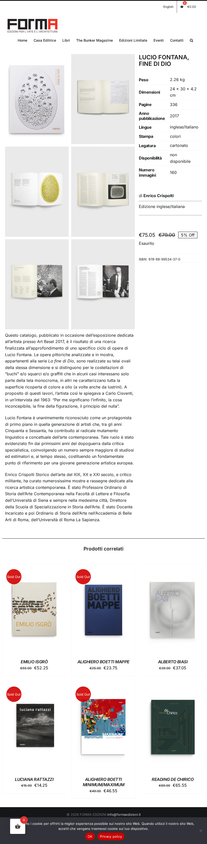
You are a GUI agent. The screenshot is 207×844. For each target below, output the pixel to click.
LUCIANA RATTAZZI (34, 779)
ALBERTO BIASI (173, 661)
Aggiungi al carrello (169, 607)
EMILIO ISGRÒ (34, 661)
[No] (200, 830)
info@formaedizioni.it (124, 814)
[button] (191, 40)
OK (90, 836)
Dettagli (34, 610)
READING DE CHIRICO (173, 779)
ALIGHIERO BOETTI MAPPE (103, 661)
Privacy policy (111, 836)
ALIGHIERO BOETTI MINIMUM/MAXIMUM (103, 782)
